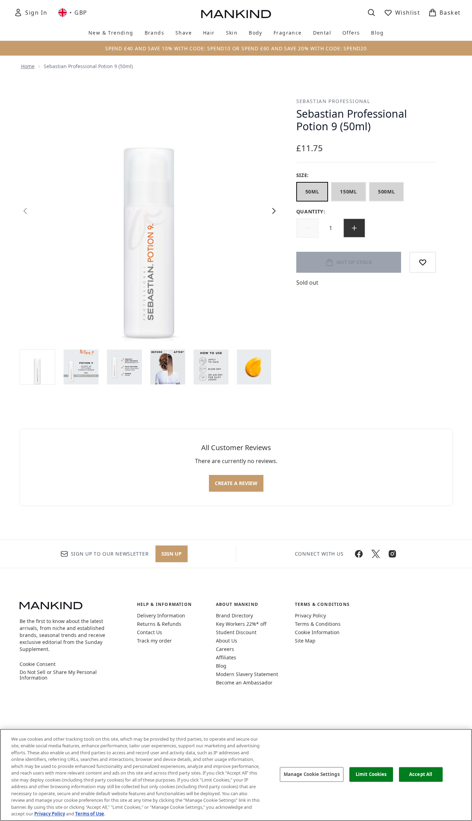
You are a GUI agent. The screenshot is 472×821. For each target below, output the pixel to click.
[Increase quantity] (354, 228)
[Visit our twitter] (375, 553)
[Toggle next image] (273, 211)
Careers (225, 649)
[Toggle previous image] (25, 211)
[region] (236, 775)
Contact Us (149, 632)
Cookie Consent (38, 664)
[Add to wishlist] (422, 262)
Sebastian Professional (333, 101)
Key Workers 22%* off (241, 624)
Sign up (171, 553)
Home (28, 66)
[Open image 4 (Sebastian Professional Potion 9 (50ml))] (167, 367)
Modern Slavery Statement (247, 674)
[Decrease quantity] (307, 228)
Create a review (236, 483)
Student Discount (236, 632)
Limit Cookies (371, 774)
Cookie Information (317, 632)
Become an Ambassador (244, 682)
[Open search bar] (371, 12)
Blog (221, 665)
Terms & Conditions (318, 624)
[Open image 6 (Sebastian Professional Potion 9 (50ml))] (254, 367)
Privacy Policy (310, 615)
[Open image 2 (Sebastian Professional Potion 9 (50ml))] (81, 367)
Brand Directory (234, 615)
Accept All (420, 774)
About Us (226, 640)
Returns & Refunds (159, 624)
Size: (302, 175)
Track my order (154, 640)
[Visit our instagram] (392, 553)
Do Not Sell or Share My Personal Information (58, 675)
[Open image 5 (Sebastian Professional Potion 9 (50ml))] (211, 367)
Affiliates (226, 657)
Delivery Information (161, 615)
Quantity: (310, 211)
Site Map (305, 640)
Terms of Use (89, 814)
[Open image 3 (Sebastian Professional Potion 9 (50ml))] (124, 367)
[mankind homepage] (236, 14)
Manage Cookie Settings (312, 774)
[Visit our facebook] (358, 553)
